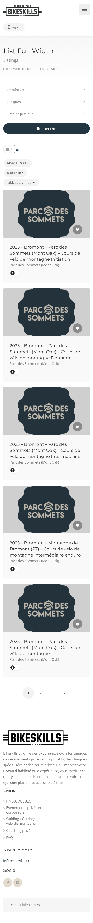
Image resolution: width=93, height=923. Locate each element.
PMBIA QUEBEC (18, 801)
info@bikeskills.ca (17, 860)
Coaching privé (18, 830)
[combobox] (21, 182)
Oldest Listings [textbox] (19, 182)
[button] (46, 89)
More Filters (16, 163)
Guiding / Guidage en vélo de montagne (23, 821)
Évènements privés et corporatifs (23, 810)
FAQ (9, 837)
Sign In (16, 27)
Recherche (46, 128)
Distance (14, 172)
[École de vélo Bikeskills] (22, 10)
